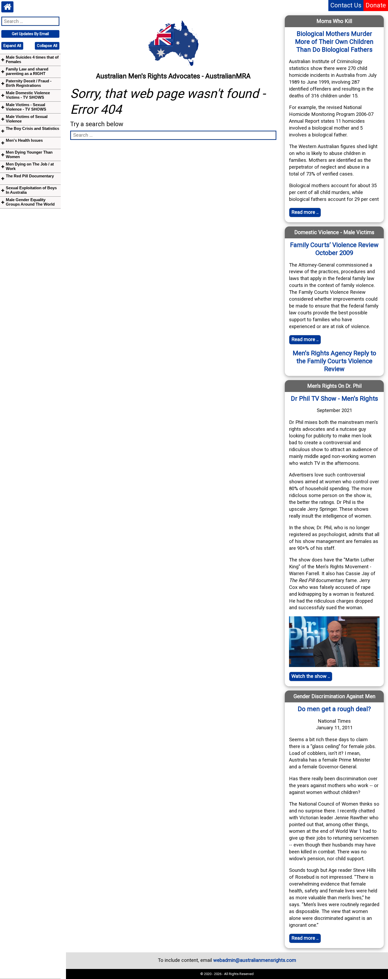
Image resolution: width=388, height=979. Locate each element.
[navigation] (30, 34)
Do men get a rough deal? (334, 709)
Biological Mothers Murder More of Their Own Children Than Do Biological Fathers (334, 41)
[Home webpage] (7, 6)
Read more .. (305, 212)
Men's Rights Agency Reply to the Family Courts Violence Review (334, 361)
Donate (376, 5)
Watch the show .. (310, 676)
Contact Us (345, 5)
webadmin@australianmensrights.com (254, 960)
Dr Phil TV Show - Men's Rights (334, 398)
